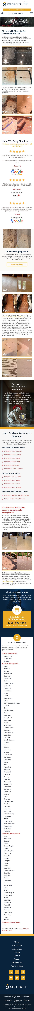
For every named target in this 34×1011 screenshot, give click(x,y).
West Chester (8, 826)
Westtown (7, 831)
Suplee (6, 796)
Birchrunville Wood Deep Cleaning (14, 498)
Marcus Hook (8, 885)
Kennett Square (8, 727)
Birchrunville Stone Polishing (12, 487)
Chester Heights (8, 846)
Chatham (6, 681)
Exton (5, 708)
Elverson (6, 705)
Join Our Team (17, 966)
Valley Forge (7, 811)
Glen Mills (7, 868)
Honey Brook (8, 718)
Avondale (7, 668)
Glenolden (7, 873)
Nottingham (7, 759)
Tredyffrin (7, 804)
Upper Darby (8, 912)
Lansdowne (7, 880)
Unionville (7, 806)
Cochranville (7, 688)
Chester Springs (8, 683)
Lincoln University (9, 740)
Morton (6, 890)
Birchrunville (8, 673)
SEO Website (12, 1008)
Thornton (6, 910)
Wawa (6, 917)
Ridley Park (7, 900)
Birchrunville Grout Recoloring (13, 451)
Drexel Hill (7, 856)
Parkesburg (7, 769)
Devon (6, 695)
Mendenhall (7, 750)
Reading (6, 661)
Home (17, 942)
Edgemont (7, 858)
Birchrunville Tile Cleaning (12, 461)
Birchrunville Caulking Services (13, 468)
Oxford (6, 762)
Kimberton (7, 730)
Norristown (7, 757)
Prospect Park (8, 895)
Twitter (23, 972)
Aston (5, 836)
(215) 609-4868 (15, 13)
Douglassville (8, 656)
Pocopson (7, 774)
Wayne (6, 818)
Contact (17, 959)
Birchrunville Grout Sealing (12, 458)
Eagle (5, 700)
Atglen (6, 666)
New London (8, 755)
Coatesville (7, 686)
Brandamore (7, 676)
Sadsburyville (8, 784)
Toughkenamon (8, 801)
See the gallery (17, 264)
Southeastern (7, 789)
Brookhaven (7, 838)
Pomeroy (6, 777)
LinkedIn (17, 978)
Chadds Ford (8, 678)
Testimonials (17, 962)
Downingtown (8, 698)
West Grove (7, 828)
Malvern (6, 747)
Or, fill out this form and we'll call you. (17, 625)
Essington (7, 861)
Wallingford (7, 915)
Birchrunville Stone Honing (12, 483)
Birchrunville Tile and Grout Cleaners (13, 317)
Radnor (6, 897)
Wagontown (7, 816)
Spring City (7, 791)
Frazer (6, 713)
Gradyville (7, 875)
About (17, 956)
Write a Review (2, 13)
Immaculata (7, 720)
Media (6, 888)
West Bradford (8, 821)
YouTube (11, 978)
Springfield (7, 905)
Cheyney (6, 848)
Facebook (17, 972)
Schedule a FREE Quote (17, 10)
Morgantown (8, 658)
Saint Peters (7, 787)
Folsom (6, 865)
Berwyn (6, 671)
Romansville (7, 782)
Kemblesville (8, 725)
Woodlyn (6, 920)
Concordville (8, 691)
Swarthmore (7, 907)
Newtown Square (9, 892)
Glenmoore (7, 715)
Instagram (11, 972)
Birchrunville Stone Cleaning (12, 476)
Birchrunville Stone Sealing (12, 480)
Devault (6, 693)
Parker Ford (7, 767)
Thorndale (7, 799)
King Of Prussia (8, 732)
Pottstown (7, 779)
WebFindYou (22, 1008)
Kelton (6, 723)
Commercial (17, 949)
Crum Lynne (7, 853)
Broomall (6, 841)
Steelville (6, 794)
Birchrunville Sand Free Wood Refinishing (16, 495)
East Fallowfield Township (12, 703)
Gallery (17, 952)
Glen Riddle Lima (9, 870)
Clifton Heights (8, 851)
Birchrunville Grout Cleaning (12, 454)
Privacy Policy (18, 1000)
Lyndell (6, 745)
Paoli (5, 764)
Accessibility (8, 1000)
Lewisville (7, 737)
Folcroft (6, 863)
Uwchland (7, 809)
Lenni (5, 883)
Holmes (6, 878)
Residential (17, 945)
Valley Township (9, 814)
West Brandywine (9, 823)
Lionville (6, 742)
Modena (6, 752)
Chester (6, 843)
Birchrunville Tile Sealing (11, 465)
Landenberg (7, 735)
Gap (5, 925)
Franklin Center (8, 710)
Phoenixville (7, 772)
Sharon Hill (7, 902)
